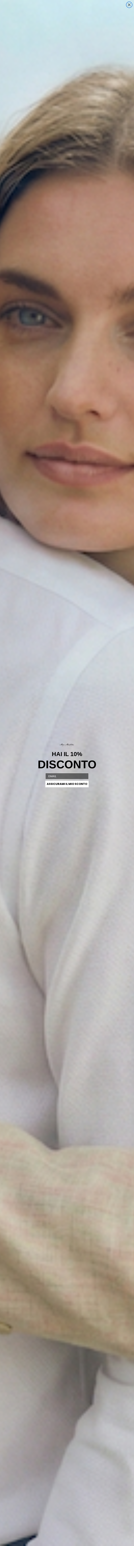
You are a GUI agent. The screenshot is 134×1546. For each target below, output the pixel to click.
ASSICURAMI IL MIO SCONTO (67, 784)
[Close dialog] (129, 5)
